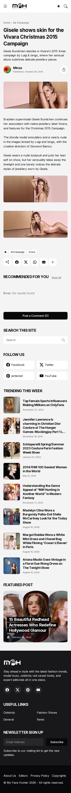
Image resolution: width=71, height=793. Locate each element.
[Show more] (53, 262)
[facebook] (7, 690)
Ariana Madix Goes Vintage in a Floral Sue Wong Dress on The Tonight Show (44, 564)
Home (6, 22)
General (8, 719)
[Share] (64, 69)
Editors (23, 775)
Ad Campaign (21, 22)
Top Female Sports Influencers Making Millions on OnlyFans (45, 403)
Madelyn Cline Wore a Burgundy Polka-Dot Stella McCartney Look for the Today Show (45, 516)
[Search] (65, 6)
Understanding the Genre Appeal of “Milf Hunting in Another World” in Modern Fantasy (42, 492)
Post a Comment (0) (36, 315)
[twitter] (17, 690)
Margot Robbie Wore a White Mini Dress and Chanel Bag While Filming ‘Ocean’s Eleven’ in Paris (45, 541)
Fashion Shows (47, 712)
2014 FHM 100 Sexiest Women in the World (45, 469)
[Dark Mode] (58, 6)
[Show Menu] (5, 6)
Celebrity (9, 712)
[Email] (44, 262)
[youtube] (38, 690)
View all (56, 277)
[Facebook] (17, 262)
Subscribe (56, 742)
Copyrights (59, 775)
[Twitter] (26, 262)
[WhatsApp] (35, 262)
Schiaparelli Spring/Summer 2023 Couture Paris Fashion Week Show (43, 448)
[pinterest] (28, 690)
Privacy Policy (40, 775)
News (40, 719)
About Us (9, 775)
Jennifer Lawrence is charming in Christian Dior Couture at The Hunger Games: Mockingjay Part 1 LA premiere (44, 426)
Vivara (32, 252)
